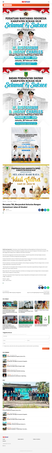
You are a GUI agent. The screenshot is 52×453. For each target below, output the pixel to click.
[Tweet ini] (42, 210)
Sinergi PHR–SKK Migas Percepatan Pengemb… (17, 361)
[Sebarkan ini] (39, 210)
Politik (8, 369)
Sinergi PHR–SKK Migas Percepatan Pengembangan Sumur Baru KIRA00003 (26, 311)
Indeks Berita (21, 439)
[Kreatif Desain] (3, 282)
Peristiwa (9, 374)
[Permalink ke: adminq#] (4, 209)
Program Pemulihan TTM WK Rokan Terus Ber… (17, 429)
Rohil (8, 355)
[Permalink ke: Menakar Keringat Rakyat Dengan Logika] (42, 305)
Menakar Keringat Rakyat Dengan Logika (16, 366)
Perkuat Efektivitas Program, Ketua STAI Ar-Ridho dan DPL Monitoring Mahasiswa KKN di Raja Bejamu (10, 311)
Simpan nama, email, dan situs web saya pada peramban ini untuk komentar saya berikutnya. (21, 346)
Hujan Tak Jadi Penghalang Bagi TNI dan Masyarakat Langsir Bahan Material (38, 292)
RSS (4, 445)
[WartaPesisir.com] (26, 1)
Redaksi (4, 441)
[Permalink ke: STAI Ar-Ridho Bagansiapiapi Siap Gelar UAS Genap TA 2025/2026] (42, 320)
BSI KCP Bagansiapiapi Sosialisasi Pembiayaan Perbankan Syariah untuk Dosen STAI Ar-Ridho (26, 326)
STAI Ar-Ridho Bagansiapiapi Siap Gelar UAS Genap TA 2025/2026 (42, 325)
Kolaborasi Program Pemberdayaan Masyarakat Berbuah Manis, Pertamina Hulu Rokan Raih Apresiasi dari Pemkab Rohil (10, 327)
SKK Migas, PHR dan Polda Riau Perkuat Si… (16, 424)
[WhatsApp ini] (48, 210)
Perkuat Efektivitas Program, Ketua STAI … (16, 356)
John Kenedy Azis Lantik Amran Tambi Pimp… (17, 376)
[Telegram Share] (45, 210)
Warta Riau (9, 423)
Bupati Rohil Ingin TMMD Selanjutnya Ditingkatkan (12, 292)
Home (4, 439)
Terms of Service (36, 439)
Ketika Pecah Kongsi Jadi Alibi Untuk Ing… (16, 371)
